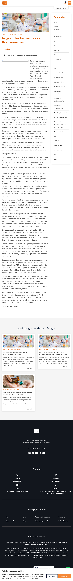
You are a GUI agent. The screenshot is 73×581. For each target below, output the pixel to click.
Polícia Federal (58, 145)
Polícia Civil (57, 141)
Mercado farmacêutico (60, 117)
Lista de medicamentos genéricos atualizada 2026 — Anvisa (15, 353)
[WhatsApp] (56, 475)
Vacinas (56, 159)
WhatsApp (55, 478)
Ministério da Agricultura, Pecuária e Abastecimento (60, 124)
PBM (55, 136)
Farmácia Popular (59, 73)
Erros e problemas (59, 64)
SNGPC (56, 154)
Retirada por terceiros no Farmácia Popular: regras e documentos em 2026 (53, 353)
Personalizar (51, 576)
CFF (55, 41)
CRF (55, 55)
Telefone (17, 478)
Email (17, 488)
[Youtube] (43, 453)
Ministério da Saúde (60, 132)
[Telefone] (17, 475)
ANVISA (56, 22)
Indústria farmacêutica (60, 86)
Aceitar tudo (64, 576)
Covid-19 (56, 50)
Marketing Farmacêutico (61, 113)
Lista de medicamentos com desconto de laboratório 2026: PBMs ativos (17, 394)
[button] (69, 3)
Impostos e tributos (59, 82)
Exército (56, 68)
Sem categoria (58, 150)
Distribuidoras (58, 59)
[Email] (17, 485)
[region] (36, 574)
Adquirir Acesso (61, 9)
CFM (55, 45)
